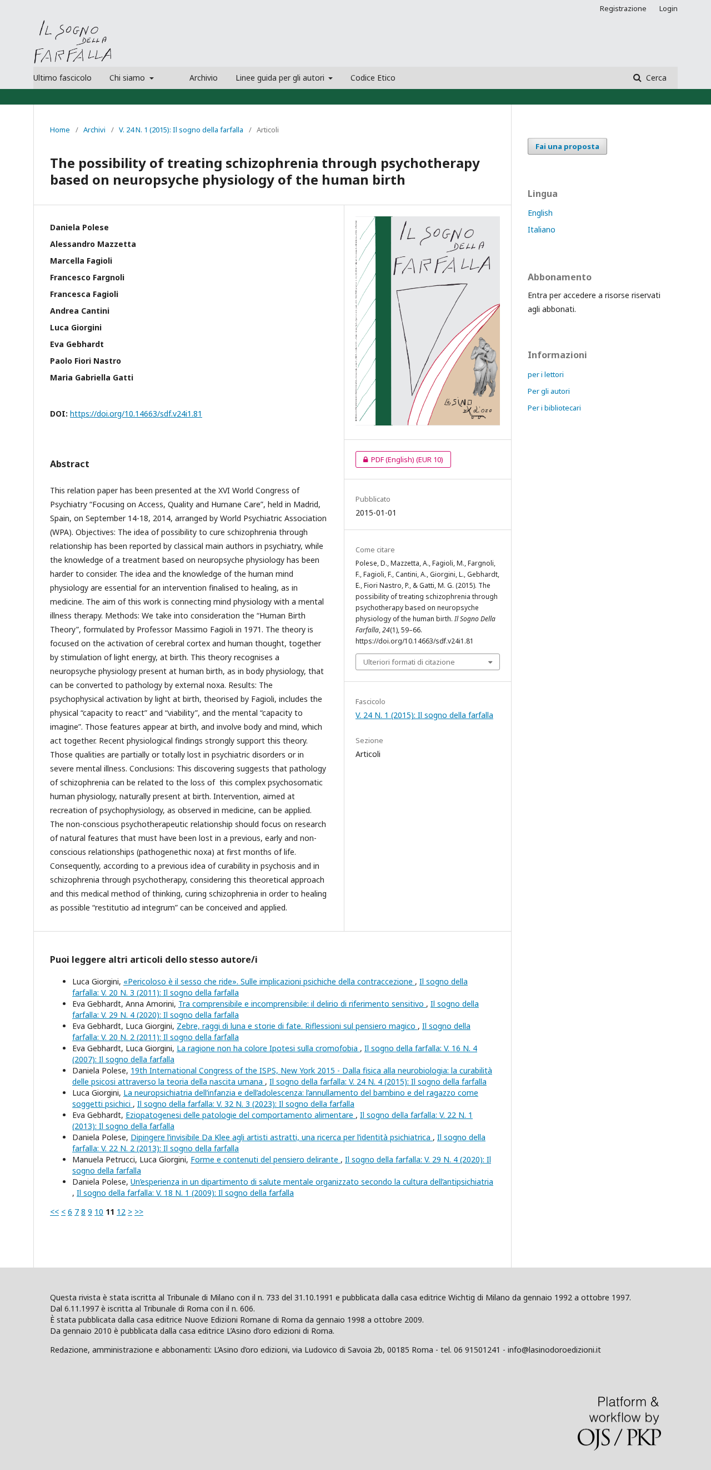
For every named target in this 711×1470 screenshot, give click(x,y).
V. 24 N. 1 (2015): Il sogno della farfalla (181, 130)
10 (98, 1211)
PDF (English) (399, 459)
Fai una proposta (567, 146)
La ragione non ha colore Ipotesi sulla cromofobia (268, 1048)
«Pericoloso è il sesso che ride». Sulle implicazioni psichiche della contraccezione (269, 981)
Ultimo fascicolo (62, 77)
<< (54, 1211)
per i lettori (546, 374)
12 (121, 1211)
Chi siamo (128, 77)
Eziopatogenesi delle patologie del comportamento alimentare (241, 1115)
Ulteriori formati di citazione (409, 662)
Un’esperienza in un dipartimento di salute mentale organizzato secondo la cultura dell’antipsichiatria (312, 1181)
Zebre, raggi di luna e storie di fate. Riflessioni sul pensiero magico (297, 1026)
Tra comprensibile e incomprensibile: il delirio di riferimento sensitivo (302, 1003)
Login (668, 8)
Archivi (94, 130)
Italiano (541, 229)
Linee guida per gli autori (281, 77)
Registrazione (623, 8)
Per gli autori (549, 391)
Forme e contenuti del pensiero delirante (266, 1159)
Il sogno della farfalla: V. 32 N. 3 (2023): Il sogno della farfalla (245, 1103)
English (540, 212)
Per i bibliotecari (554, 408)
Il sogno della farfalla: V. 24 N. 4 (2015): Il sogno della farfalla (378, 1081)
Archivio (203, 77)
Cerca (655, 77)
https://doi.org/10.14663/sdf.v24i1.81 (136, 413)
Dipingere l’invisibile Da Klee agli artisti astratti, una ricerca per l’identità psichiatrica (282, 1137)
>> (138, 1211)
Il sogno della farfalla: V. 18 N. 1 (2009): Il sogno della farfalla (185, 1192)
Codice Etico (373, 77)
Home (60, 130)
